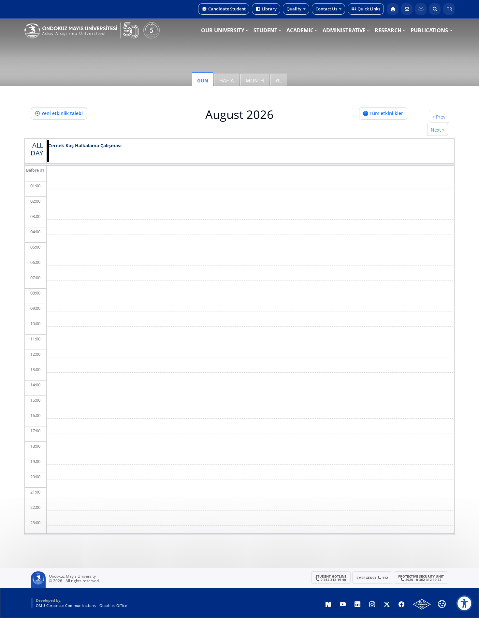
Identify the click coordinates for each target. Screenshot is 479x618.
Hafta (226, 80)
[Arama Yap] (435, 9)
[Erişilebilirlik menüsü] (464, 603)
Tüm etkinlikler (386, 113)
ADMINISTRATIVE (344, 30)
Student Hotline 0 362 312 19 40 (330, 578)
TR (448, 9)
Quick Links (368, 9)
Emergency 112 (372, 577)
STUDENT (265, 30)
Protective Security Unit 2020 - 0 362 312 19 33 (421, 578)
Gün (202, 80)
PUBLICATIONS (429, 30)
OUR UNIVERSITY (222, 30)
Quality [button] (293, 9)
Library (269, 9)
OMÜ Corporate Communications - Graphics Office (81, 605)
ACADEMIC (299, 30)
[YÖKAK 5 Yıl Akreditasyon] (151, 30)
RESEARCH (388, 30)
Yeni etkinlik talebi (62, 113)
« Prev (438, 117)
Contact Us (326, 9)
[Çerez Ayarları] (442, 604)
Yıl (278, 80)
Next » (437, 130)
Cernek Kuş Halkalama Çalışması (85, 146)
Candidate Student (227, 9)
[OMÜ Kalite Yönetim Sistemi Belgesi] (422, 604)
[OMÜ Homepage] (393, 9)
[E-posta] (407, 9)
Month (255, 80)
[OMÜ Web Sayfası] (81, 30)
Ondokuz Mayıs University (72, 576)
